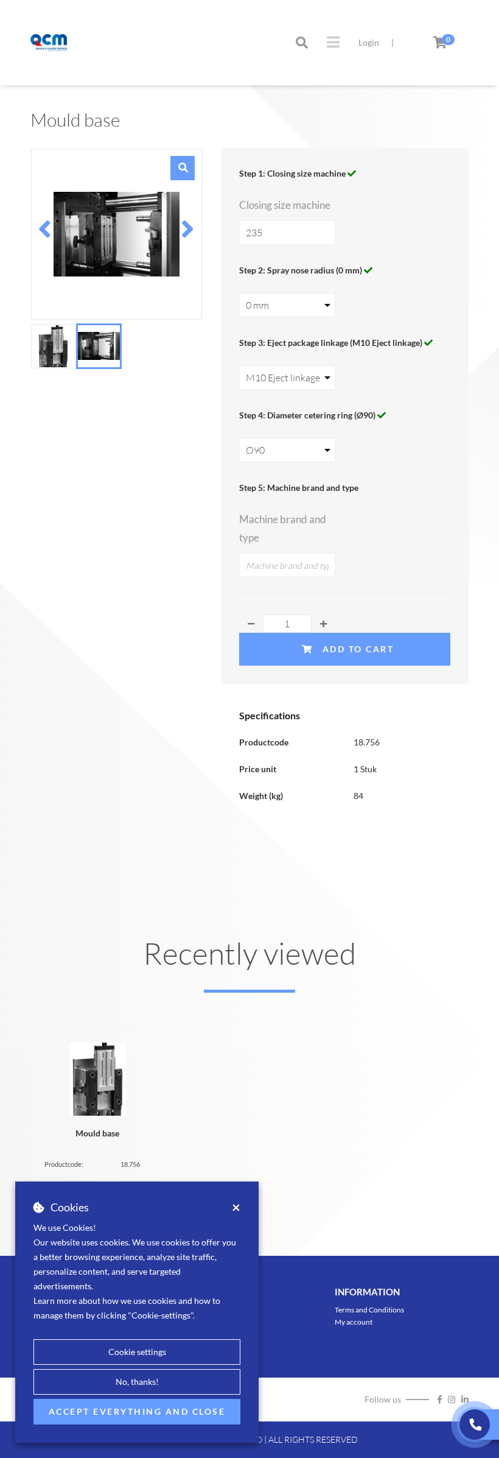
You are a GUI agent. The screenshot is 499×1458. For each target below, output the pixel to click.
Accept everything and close (137, 1411)
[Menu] (333, 42)
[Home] (48, 42)
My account (353, 1321)
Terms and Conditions (369, 1309)
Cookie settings (137, 1352)
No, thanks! (137, 1381)
